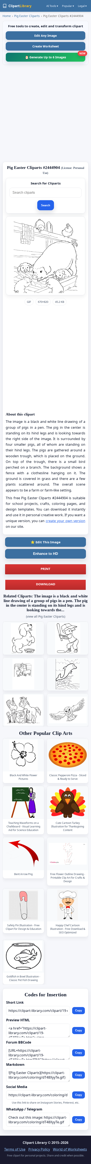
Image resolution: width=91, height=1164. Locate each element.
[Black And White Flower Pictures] (23, 755)
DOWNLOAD (45, 584)
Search (45, 205)
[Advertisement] (45, 113)
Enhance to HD (45, 554)
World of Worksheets (70, 1149)
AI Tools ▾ (52, 6)
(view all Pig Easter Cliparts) (45, 616)
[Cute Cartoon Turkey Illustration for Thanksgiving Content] (68, 802)
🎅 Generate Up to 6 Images (55, 56)
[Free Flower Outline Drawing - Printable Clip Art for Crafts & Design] (68, 854)
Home (7, 16)
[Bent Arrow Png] (23, 854)
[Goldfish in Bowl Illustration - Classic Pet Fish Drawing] (23, 956)
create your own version (65, 521)
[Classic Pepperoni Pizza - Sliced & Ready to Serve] (68, 755)
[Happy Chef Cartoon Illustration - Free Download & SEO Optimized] (68, 905)
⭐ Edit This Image (46, 542)
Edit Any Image (45, 36)
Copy (78, 1010)
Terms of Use (14, 1149)
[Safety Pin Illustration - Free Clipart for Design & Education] (23, 905)
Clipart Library (35, 1142)
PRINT (45, 569)
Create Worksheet (45, 46)
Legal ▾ (82, 6)
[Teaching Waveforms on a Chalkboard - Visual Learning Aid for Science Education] (23, 802)
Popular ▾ (68, 6)
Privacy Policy (39, 1149)
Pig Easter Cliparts (27, 16)
